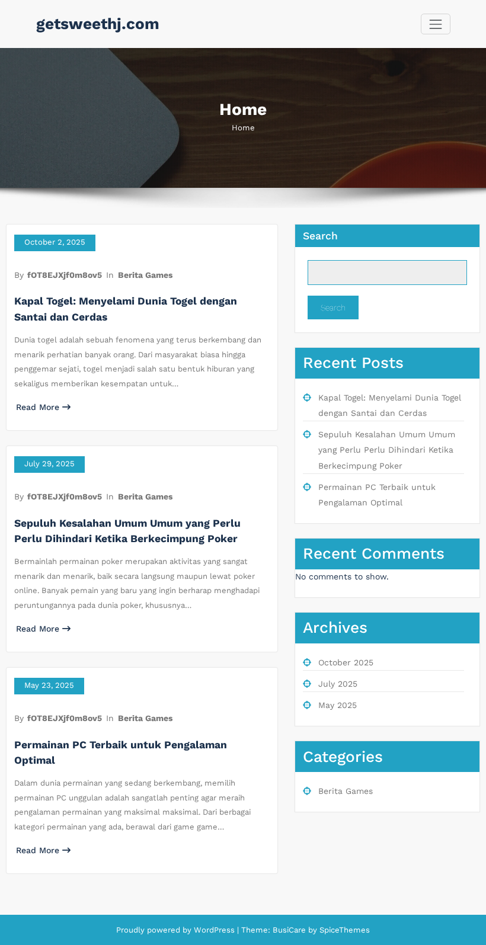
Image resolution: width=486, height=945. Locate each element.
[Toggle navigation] (435, 24)
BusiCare (290, 929)
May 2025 (337, 705)
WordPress (214, 929)
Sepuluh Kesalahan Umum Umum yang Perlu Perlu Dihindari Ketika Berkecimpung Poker (386, 450)
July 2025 (337, 683)
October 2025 (345, 662)
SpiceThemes (343, 929)
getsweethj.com (97, 24)
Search (320, 236)
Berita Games (145, 275)
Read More (37, 407)
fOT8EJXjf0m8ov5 (64, 275)
